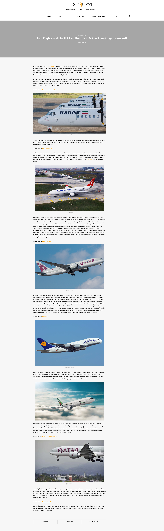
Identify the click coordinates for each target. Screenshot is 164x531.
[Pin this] (97, 521)
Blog (113, 16)
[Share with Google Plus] (95, 521)
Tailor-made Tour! (98, 16)
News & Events (82, 35)
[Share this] (90, 521)
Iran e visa (45, 316)
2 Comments (70, 521)
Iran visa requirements (49, 89)
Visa (59, 16)
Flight (69, 16)
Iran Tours (81, 16)
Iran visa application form (49, 436)
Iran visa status (46, 241)
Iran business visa (47, 148)
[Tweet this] (92, 521)
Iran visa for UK (46, 502)
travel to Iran (51, 66)
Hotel (49, 16)
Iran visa (90, 159)
